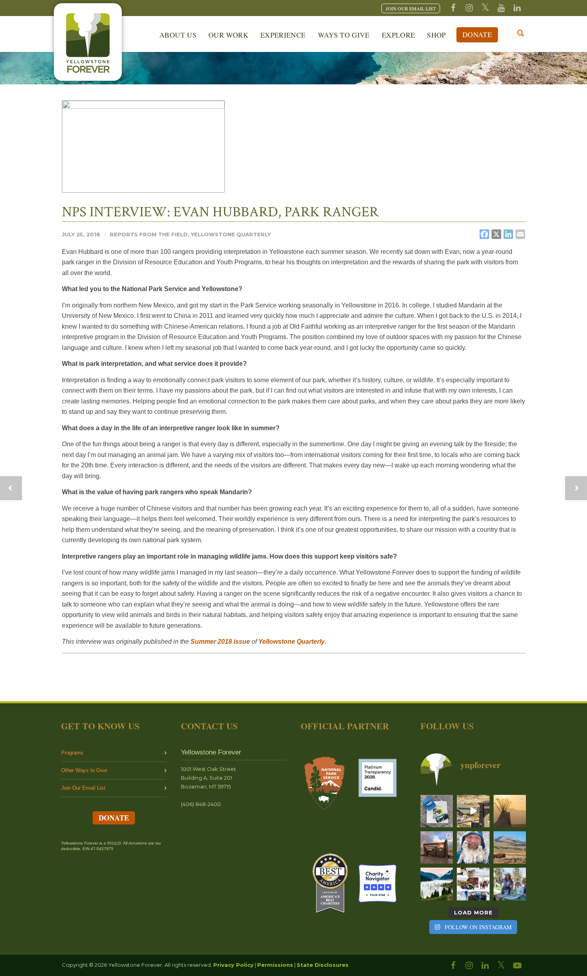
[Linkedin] (517, 8)
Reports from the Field (149, 234)
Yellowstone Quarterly (231, 234)
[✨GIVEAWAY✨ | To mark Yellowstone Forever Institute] (436, 811)
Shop (436, 35)
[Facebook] (453, 8)
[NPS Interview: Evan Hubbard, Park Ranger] (143, 146)
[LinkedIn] (485, 966)
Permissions (275, 965)
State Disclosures (323, 965)
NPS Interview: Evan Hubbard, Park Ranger (220, 212)
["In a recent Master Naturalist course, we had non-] (473, 847)
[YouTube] (501, 8)
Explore (398, 35)
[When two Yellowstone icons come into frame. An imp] (510, 847)
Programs (72, 753)
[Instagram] (469, 8)
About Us (177, 35)
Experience (283, 35)
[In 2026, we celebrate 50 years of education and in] (473, 811)
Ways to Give (344, 35)
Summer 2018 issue (220, 641)
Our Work (228, 35)
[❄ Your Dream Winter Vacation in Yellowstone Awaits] (473, 884)
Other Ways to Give (84, 770)
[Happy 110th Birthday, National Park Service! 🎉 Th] (436, 847)
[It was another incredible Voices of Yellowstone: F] (510, 811)
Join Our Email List (83, 788)
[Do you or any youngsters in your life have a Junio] (510, 884)
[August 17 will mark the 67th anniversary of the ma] (436, 884)
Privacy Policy (233, 965)
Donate (477, 34)
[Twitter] (485, 8)
